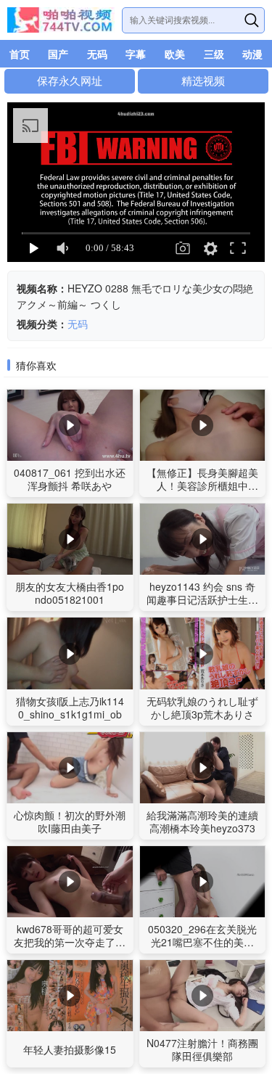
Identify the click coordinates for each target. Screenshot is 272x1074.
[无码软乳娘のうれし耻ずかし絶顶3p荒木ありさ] (202, 653)
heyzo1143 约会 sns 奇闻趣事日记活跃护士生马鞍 (202, 599)
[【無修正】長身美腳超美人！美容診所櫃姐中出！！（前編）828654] (202, 425)
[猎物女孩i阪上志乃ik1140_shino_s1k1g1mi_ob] (70, 653)
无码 (77, 323)
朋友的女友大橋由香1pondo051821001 (69, 593)
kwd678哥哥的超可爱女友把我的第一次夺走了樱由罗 (69, 942)
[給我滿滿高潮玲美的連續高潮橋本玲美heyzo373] (202, 767)
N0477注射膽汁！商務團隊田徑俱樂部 (202, 1049)
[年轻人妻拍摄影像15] (70, 995)
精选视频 (203, 81)
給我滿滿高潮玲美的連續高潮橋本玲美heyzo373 (202, 821)
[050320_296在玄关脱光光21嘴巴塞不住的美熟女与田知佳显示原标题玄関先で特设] (202, 881)
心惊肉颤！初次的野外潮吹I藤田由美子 (69, 821)
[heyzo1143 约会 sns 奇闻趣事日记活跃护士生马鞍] (202, 539)
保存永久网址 (69, 81)
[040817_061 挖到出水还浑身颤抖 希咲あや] (70, 425)
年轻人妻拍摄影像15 (69, 1049)
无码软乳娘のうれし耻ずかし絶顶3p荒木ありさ (202, 707)
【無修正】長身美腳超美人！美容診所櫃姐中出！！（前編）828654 (202, 485)
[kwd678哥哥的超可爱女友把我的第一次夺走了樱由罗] (70, 881)
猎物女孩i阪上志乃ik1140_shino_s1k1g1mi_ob (70, 707)
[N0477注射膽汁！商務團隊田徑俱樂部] (202, 995)
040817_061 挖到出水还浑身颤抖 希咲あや (69, 479)
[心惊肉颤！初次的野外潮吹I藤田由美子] (70, 767)
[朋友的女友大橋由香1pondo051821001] (70, 539)
